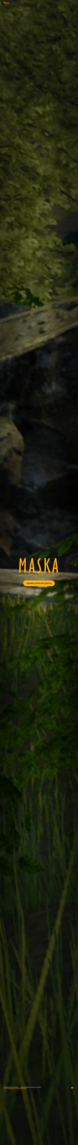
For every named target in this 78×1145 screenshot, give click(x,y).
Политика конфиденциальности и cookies (30, 1087)
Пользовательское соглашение (11, 1087)
